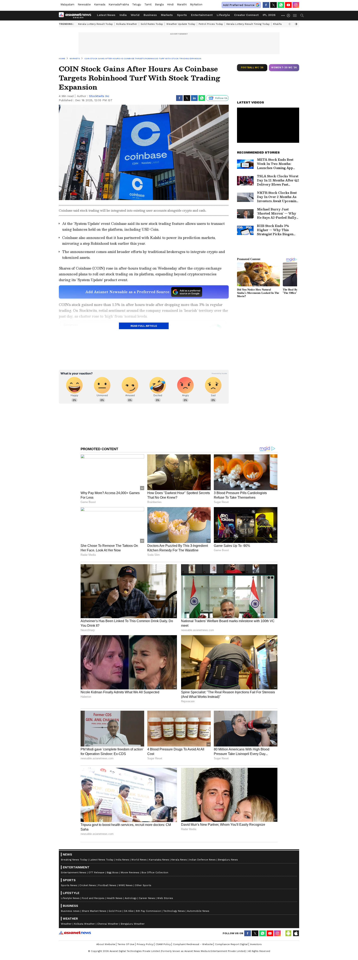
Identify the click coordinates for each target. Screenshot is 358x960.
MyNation (196, 4)
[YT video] (288, 5)
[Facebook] (266, 5)
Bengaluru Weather (133, 923)
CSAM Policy (163, 944)
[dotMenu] (283, 15)
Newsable (84, 4)
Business (150, 15)
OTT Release (96, 872)
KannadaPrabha (119, 4)
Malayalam (67, 4)
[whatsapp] (281, 5)
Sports (182, 15)
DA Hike (129, 911)
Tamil (148, 4)
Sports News (69, 885)
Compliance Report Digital (231, 944)
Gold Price (115, 911)
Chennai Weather (108, 923)
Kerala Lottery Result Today (95, 24)
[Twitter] (273, 5)
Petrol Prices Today (211, 24)
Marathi (182, 4)
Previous (290, 24)
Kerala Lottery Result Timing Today (248, 24)
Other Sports (143, 885)
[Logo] (76, 15)
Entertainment (202, 15)
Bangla (159, 4)
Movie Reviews (130, 872)
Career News (147, 898)
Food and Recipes (93, 898)
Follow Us (221, 98)
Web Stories (165, 898)
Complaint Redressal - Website (193, 944)
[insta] (296, 5)
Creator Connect (246, 15)
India (123, 15)
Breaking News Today (74, 859)
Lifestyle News (70, 898)
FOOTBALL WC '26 (252, 67)
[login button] (289, 15)
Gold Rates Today (152, 24)
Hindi (170, 4)
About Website (105, 944)
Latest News (106, 15)
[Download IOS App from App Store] (296, 933)
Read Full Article (144, 325)
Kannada (99, 4)
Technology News (174, 911)
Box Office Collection (155, 872)
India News (122, 859)
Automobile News (198, 911)
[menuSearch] (302, 15)
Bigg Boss (113, 872)
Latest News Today (101, 859)
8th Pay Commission (148, 911)
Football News (107, 885)
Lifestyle (223, 15)
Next (296, 24)
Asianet (75, 932)
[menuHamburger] (295, 15)
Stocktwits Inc (99, 96)
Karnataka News (159, 859)
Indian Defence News (202, 859)
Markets (167, 15)
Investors (256, 944)
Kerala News (179, 859)
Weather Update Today (180, 24)
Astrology (131, 898)
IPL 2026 (269, 15)
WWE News (126, 885)
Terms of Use (125, 944)
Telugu (136, 4)
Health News (114, 898)
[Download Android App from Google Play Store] (288, 933)
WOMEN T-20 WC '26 (284, 67)
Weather (66, 923)
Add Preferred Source (238, 5)
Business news (70, 911)
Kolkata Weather (126, 24)
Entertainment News (73, 872)
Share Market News (94, 911)
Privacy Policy (145, 944)
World (135, 15)
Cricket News (87, 885)
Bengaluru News (228, 859)
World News (139, 859)
